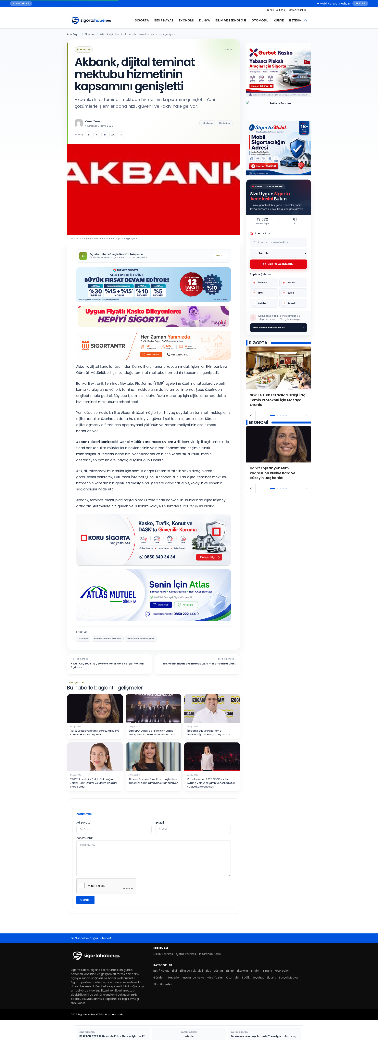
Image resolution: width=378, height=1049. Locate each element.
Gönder (85, 900)
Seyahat (258, 977)
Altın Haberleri (162, 984)
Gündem (159, 977)
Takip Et (220, 255)
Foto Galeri (282, 971)
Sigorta (142, 20)
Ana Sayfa (73, 34)
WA (113, 134)
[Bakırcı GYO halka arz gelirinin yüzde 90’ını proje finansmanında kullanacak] (154, 708)
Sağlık (246, 977)
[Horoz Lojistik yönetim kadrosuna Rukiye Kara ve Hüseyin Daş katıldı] (95, 708)
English (255, 971)
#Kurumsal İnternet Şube (140, 638)
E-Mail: (160, 823)
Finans (267, 971)
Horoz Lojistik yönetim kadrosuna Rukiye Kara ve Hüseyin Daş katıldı (95, 732)
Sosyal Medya (288, 977)
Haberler (174, 977)
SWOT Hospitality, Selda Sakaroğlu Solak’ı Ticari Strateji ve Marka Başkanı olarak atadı (93, 783)
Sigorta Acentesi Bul (281, 264)
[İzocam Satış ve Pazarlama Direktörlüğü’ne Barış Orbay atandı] (212, 708)
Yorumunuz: (84, 838)
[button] (272, 415)
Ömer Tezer (93, 121)
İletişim (295, 20)
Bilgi (174, 971)
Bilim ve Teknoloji (230, 20)
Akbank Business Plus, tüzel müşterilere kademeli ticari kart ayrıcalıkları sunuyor (153, 781)
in (105, 134)
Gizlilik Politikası (276, 10)
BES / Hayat (163, 20)
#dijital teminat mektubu (107, 638)
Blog (208, 971)
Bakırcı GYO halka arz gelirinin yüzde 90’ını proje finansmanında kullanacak (152, 732)
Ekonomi (186, 20)
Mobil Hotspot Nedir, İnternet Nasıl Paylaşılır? (338, 3)
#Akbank (83, 638)
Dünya (204, 20)
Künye (279, 20)
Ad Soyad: (83, 823)
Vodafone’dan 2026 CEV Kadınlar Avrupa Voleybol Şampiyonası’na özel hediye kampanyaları (211, 783)
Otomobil (259, 20)
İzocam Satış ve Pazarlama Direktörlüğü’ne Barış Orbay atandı (208, 732)
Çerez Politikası (298, 10)
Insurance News (210, 954)
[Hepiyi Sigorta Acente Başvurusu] (153, 316)
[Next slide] (306, 415)
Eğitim (230, 971)
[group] (278, 379)
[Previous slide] (251, 415)
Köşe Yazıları (215, 977)
